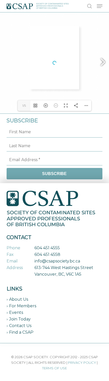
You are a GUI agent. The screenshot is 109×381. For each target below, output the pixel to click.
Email (12, 261)
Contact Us (20, 325)
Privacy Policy (82, 362)
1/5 (24, 105)
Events (16, 312)
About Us (18, 299)
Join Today (20, 319)
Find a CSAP (21, 332)
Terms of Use (54, 368)
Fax (10, 254)
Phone (13, 247)
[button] (99, 6)
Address (15, 267)
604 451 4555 (47, 247)
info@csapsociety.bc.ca (57, 261)
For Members (22, 305)
